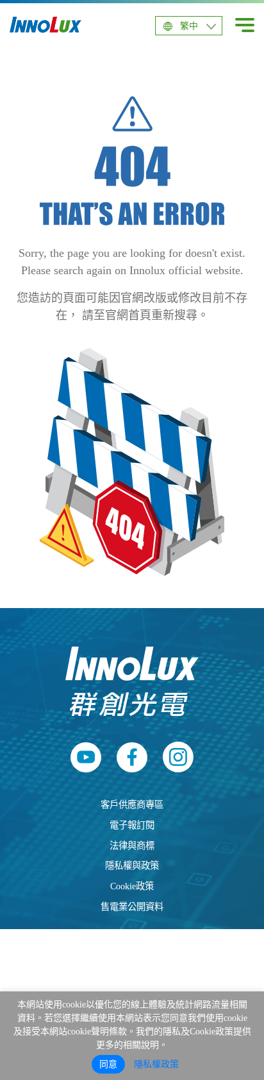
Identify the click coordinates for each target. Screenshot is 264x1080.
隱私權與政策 (132, 865)
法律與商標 (132, 845)
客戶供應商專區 (132, 804)
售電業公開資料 (132, 906)
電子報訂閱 (132, 825)
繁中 (189, 26)
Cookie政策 (132, 886)
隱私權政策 (156, 1064)
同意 (108, 1064)
